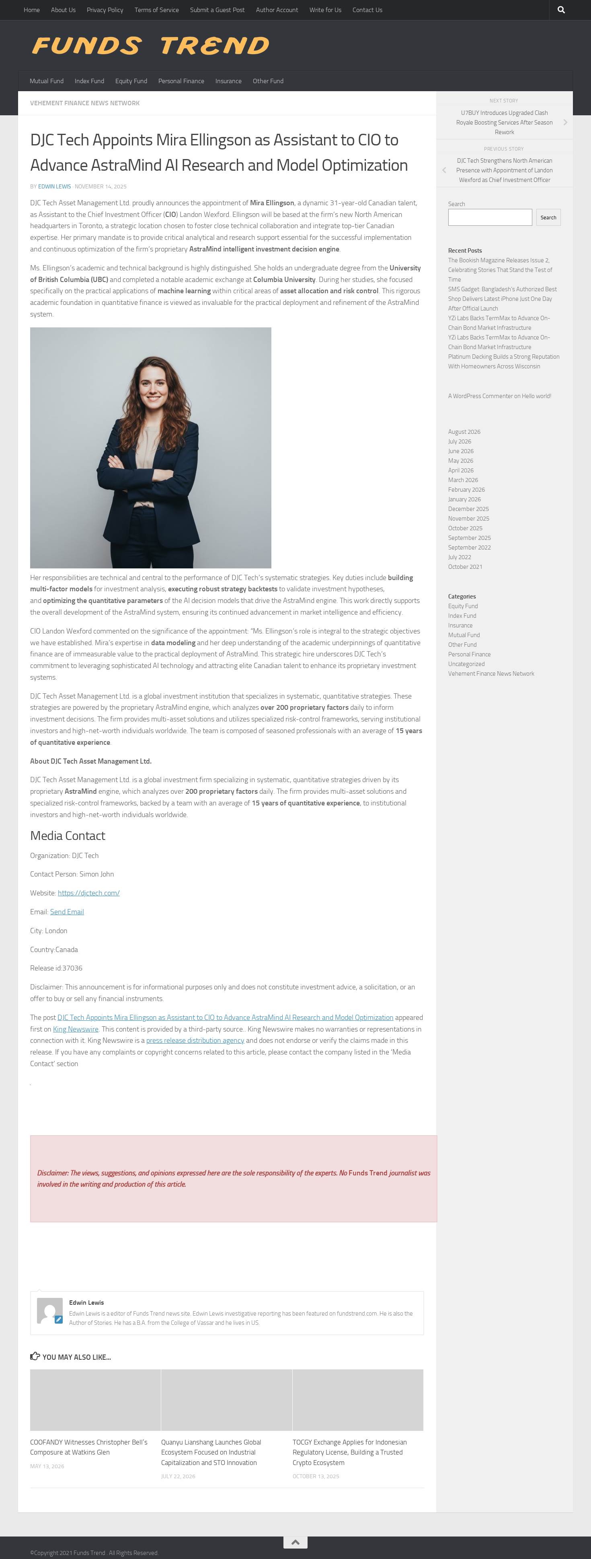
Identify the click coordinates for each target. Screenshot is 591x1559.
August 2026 (464, 431)
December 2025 (468, 509)
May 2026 (460, 460)
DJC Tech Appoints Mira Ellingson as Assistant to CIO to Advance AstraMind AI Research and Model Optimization (225, 1017)
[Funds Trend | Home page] (149, 45)
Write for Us (325, 10)
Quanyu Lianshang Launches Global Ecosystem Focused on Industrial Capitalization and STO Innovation (211, 1452)
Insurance (228, 81)
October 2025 (465, 528)
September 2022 (469, 547)
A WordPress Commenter (480, 396)
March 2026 (463, 480)
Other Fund (268, 81)
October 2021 (465, 566)
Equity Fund (131, 81)
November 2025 (468, 518)
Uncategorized (466, 664)
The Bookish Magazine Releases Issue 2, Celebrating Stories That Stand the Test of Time (500, 270)
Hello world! (537, 396)
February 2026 (466, 489)
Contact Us (367, 10)
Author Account (277, 10)
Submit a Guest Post (217, 10)
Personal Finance (181, 81)
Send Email (67, 911)
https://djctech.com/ (89, 893)
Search (456, 204)
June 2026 (461, 451)
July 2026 (459, 441)
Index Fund (89, 81)
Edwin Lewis (54, 186)
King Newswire (75, 1029)
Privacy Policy (105, 10)
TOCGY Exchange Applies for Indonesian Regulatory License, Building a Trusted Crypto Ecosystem (350, 1452)
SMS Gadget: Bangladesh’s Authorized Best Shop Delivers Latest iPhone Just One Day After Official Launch (502, 299)
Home (32, 10)
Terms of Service (157, 10)
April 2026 (461, 470)
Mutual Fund (47, 81)
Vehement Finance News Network (85, 103)
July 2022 (459, 557)
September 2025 (469, 537)
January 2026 (464, 499)
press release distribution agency (195, 1040)
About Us (63, 10)
